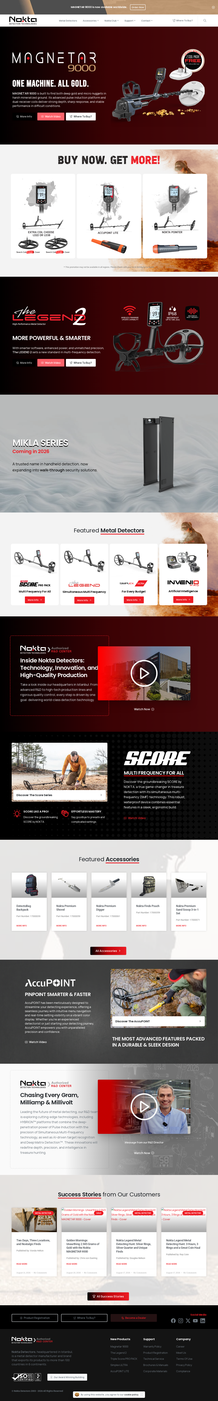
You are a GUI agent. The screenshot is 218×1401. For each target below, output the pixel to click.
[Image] (144, 673)
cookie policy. (131, 1394)
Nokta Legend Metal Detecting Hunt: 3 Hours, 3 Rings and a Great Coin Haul (183, 1244)
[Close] (213, 7)
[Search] (205, 20)
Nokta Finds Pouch (147, 906)
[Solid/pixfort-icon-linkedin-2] (202, 1320)
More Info (21, 926)
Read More (21, 1264)
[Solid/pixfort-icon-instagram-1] (180, 1320)
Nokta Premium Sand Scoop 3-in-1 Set (187, 909)
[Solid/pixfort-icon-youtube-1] (195, 1320)
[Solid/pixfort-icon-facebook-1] (173, 1320)
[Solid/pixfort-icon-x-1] (188, 1320)
